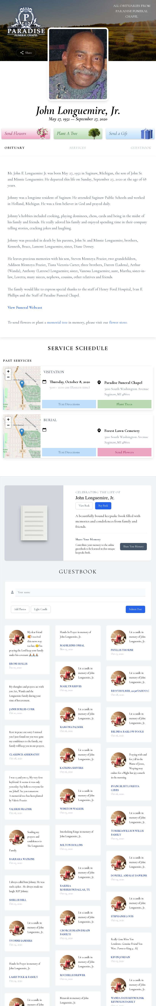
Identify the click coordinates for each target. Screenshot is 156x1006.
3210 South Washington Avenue (126, 437)
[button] (22, 384)
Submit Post (135, 609)
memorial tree (57, 322)
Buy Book (103, 505)
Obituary (15, 148)
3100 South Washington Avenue (126, 389)
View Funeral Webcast (25, 307)
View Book (84, 505)
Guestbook (141, 148)
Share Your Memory (133, 546)
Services (77, 148)
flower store (118, 322)
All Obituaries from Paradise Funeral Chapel (131, 11)
